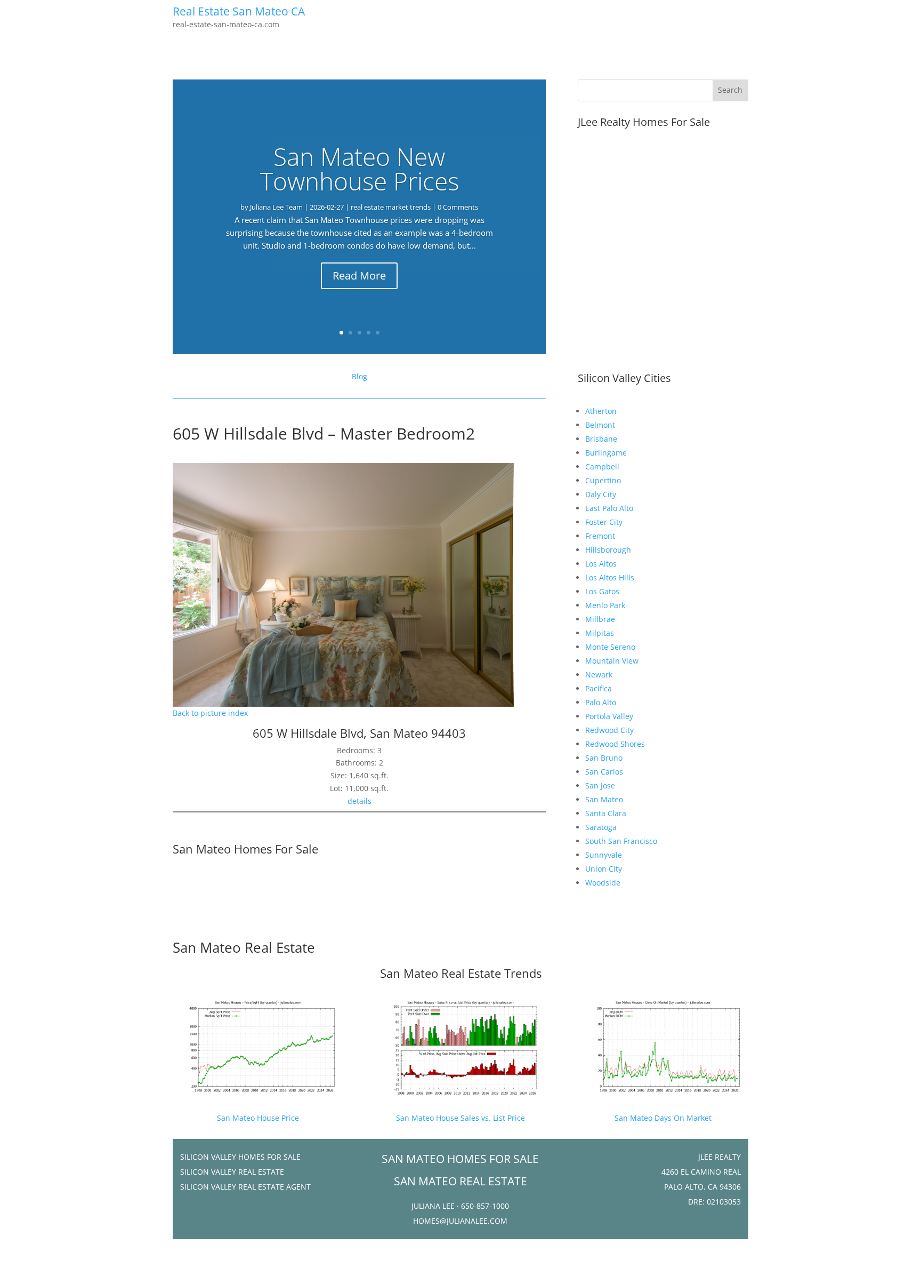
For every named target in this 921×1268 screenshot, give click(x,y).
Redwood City (609, 730)
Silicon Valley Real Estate (232, 1172)
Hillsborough (608, 550)
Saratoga (601, 827)
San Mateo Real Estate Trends (461, 973)
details (359, 801)
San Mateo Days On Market (663, 1118)
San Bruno (604, 758)
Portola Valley (609, 716)
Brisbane (601, 439)
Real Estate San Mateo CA (239, 11)
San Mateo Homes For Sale (245, 849)
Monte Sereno (610, 647)
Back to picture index (210, 713)
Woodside (602, 883)
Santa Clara (605, 813)
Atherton (601, 411)
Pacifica (598, 688)
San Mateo (604, 799)
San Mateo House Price (258, 1118)
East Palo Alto (609, 508)
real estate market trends (391, 207)
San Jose (600, 785)
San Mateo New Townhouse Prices (359, 168)
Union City (603, 869)
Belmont (600, 425)
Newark (598, 674)
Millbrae (600, 619)
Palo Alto (600, 702)
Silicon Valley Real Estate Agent (245, 1187)
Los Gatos (602, 591)
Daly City (600, 494)
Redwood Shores (615, 744)
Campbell (602, 466)
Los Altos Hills (609, 577)
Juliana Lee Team (276, 207)
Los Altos (601, 564)
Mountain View (612, 661)
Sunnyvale (603, 855)
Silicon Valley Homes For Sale (240, 1157)
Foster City (604, 522)
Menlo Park (605, 605)
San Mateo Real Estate (244, 947)
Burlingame (606, 453)
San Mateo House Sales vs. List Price (460, 1118)
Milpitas (599, 633)
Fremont (600, 536)
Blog (359, 376)
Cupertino (603, 480)
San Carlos (604, 772)
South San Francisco (621, 841)
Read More (359, 275)
